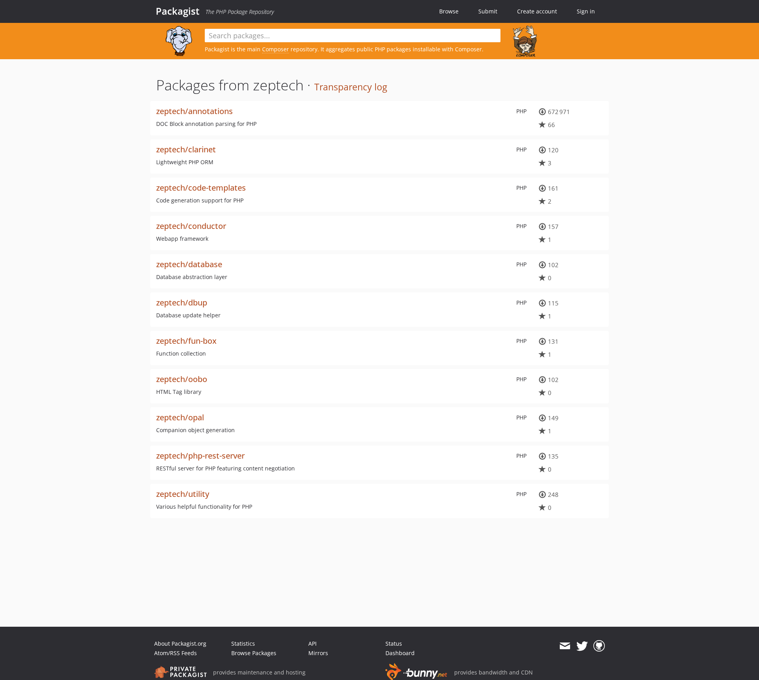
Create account (537, 11)
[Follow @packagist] (582, 646)
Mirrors (318, 653)
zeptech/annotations (194, 111)
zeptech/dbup (181, 302)
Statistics (243, 643)
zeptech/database (189, 264)
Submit (487, 11)
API (312, 643)
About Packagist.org (180, 643)
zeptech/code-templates (201, 187)
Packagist (178, 11)
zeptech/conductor (191, 226)
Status (393, 643)
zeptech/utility (182, 494)
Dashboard (400, 653)
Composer (275, 49)
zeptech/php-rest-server (200, 455)
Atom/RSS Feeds (175, 653)
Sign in (586, 11)
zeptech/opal (180, 417)
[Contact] (564, 646)
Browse (449, 11)
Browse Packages (253, 653)
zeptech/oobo (181, 379)
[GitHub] (599, 646)
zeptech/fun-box (186, 340)
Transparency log (350, 87)
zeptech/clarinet (186, 149)
